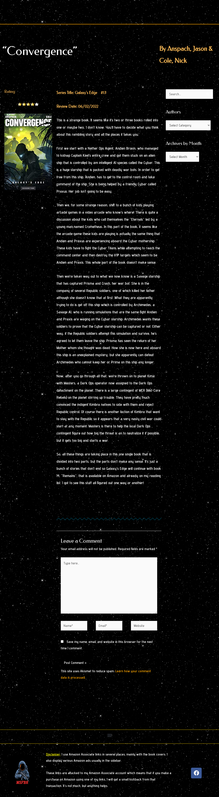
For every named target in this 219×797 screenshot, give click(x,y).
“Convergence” (39, 51)
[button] (109, 735)
